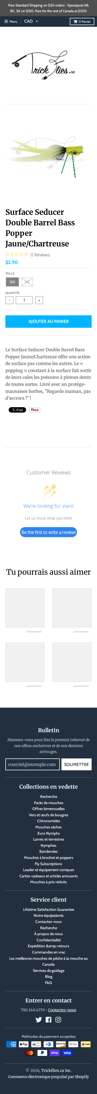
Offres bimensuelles (48, 808)
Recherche (48, 796)
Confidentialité (49, 940)
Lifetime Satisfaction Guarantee (48, 909)
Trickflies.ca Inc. (56, 1070)
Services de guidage (48, 970)
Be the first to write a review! (48, 532)
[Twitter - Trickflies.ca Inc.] (39, 1019)
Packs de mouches (48, 802)
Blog (48, 976)
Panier (85, 21)
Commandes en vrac (48, 952)
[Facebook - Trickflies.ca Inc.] (48, 1019)
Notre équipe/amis (49, 915)
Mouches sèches (48, 827)
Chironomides (48, 820)
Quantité (12, 293)
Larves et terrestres (48, 839)
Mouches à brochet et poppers (48, 857)
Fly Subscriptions (48, 863)
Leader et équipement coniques (48, 869)
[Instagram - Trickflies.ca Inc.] (58, 1019)
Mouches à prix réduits (48, 881)
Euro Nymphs (48, 833)
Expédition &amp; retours (48, 946)
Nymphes (48, 845)
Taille (9, 273)
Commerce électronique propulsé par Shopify (48, 1076)
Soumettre (76, 764)
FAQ (48, 982)
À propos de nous (48, 933)
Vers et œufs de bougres (48, 814)
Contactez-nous (48, 921)
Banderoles (48, 851)
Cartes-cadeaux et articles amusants (48, 876)
